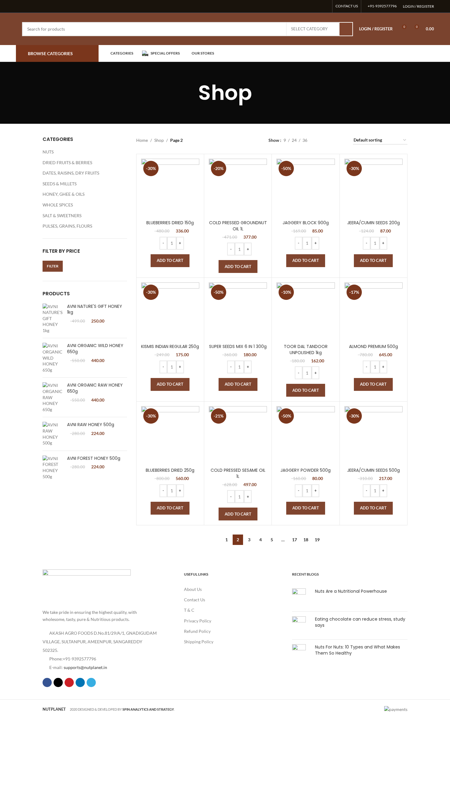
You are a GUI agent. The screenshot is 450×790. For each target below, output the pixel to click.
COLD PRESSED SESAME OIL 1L (238, 473)
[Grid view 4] (341, 140)
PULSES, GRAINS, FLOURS (67, 226)
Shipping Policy (198, 641)
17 (294, 539)
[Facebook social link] (294, 6)
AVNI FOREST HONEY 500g (93, 458)
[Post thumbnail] (301, 597)
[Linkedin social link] (317, 6)
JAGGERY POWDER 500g (305, 470)
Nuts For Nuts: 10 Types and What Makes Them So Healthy (357, 650)
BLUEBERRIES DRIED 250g (170, 470)
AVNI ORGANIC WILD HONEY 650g (95, 349)
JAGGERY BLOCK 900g (306, 223)
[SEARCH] (346, 29)
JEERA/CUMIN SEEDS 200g (373, 223)
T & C (189, 610)
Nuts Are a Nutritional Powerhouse (351, 591)
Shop (159, 140)
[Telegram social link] (325, 6)
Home (142, 140)
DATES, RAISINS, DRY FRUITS (71, 173)
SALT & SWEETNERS (62, 215)
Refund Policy (197, 631)
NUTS (48, 151)
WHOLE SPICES (58, 204)
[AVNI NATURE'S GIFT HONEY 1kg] (52, 319)
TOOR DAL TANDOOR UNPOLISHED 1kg (306, 349)
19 (317, 539)
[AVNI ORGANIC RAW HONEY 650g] (52, 397)
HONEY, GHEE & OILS (63, 194)
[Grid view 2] (321, 140)
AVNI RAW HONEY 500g (90, 425)
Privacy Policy (197, 620)
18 (305, 539)
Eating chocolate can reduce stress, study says (360, 622)
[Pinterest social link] (309, 6)
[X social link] (302, 6)
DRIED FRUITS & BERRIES (67, 162)
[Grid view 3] (331, 140)
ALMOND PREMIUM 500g (373, 346)
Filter (52, 266)
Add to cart (170, 260)
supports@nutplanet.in (85, 667)
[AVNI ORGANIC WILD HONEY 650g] (52, 358)
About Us (193, 589)
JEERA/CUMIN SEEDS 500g (373, 470)
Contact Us (194, 599)
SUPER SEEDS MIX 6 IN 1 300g (238, 346)
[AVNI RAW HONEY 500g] (52, 434)
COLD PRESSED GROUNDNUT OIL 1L (238, 226)
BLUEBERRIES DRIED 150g (170, 223)
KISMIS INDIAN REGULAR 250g (170, 346)
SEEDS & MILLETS (60, 183)
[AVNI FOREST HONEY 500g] (52, 467)
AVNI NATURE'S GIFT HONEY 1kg (94, 310)
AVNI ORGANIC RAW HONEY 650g (95, 388)
